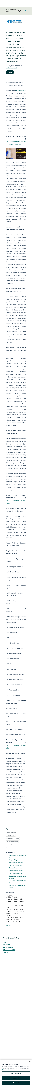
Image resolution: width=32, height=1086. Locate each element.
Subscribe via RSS (8, 947)
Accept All (16, 1082)
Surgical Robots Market (16, 862)
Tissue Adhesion (10, 835)
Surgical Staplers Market (16, 860)
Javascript (6, 952)
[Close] (30, 1062)
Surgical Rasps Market (16, 873)
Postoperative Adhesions (12, 838)
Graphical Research (11, 68)
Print (4, 942)
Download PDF (7, 944)
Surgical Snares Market (16, 870)
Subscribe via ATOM (9, 950)
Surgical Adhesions (11, 832)
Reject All (16, 1078)
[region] (16, 1073)
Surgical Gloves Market (16, 868)
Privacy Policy (6, 1069)
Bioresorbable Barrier (11, 848)
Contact (8, 925)
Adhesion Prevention (11, 844)
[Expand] (24, 157)
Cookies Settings (16, 1073)
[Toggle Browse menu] (25, 10)
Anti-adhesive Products (12, 841)
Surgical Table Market (15, 865)
